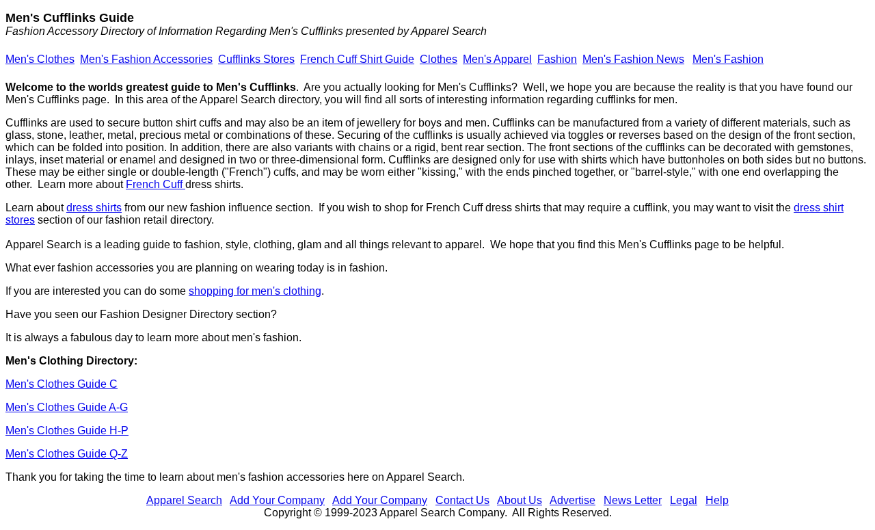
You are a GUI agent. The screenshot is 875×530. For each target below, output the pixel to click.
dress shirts (94, 207)
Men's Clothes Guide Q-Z (66, 454)
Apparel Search (184, 500)
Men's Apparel (497, 59)
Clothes (438, 59)
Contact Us (462, 500)
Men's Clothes (40, 59)
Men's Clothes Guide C (61, 384)
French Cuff (155, 184)
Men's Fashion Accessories (146, 59)
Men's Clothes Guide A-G (66, 407)
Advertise (572, 500)
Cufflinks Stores (256, 59)
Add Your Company (277, 500)
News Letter (633, 500)
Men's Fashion (728, 59)
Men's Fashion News (633, 59)
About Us (519, 500)
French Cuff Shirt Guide (357, 59)
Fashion (557, 59)
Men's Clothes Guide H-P (67, 430)
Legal (683, 500)
